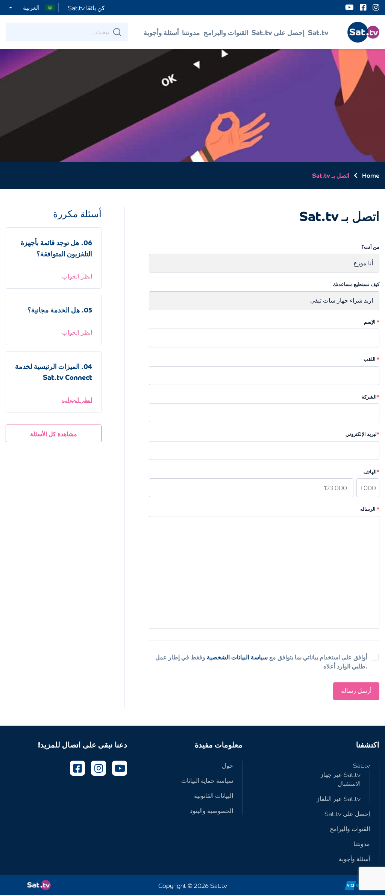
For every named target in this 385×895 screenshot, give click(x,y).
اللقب (371, 359)
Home (370, 175)
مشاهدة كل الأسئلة (53, 433)
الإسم (371, 322)
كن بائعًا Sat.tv (86, 7)
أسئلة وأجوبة (161, 32)
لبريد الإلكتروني (362, 434)
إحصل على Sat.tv (278, 32)
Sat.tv (318, 32)
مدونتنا (191, 32)
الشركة (370, 397)
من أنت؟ (370, 247)
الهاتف (371, 472)
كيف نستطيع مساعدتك (356, 284)
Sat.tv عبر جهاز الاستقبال (340, 778)
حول (227, 765)
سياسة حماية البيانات (207, 780)
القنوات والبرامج (226, 32)
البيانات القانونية (213, 795)
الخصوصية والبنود (211, 810)
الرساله (369, 509)
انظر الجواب (77, 276)
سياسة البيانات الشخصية (236, 656)
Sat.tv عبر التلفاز (339, 798)
